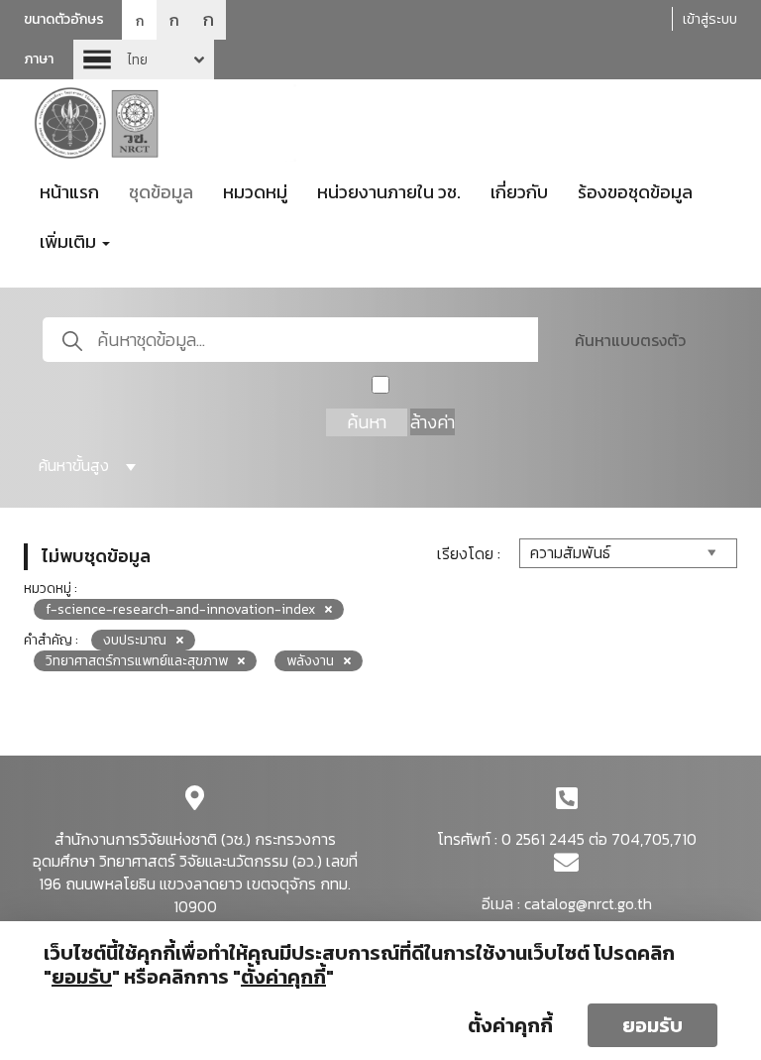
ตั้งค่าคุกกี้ (510, 1025)
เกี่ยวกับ (519, 191)
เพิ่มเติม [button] (70, 241)
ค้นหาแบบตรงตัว (630, 340)
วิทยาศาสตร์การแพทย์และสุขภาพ (137, 660)
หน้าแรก (69, 191)
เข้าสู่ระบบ (710, 19)
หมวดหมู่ (255, 191)
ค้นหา (366, 422)
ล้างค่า (432, 422)
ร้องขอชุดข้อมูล (635, 191)
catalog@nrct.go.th (588, 903)
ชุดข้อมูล (161, 191)
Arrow (143, 59)
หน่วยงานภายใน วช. (389, 191)
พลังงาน (310, 660)
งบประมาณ (134, 640)
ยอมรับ (652, 1025)
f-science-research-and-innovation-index (180, 609)
